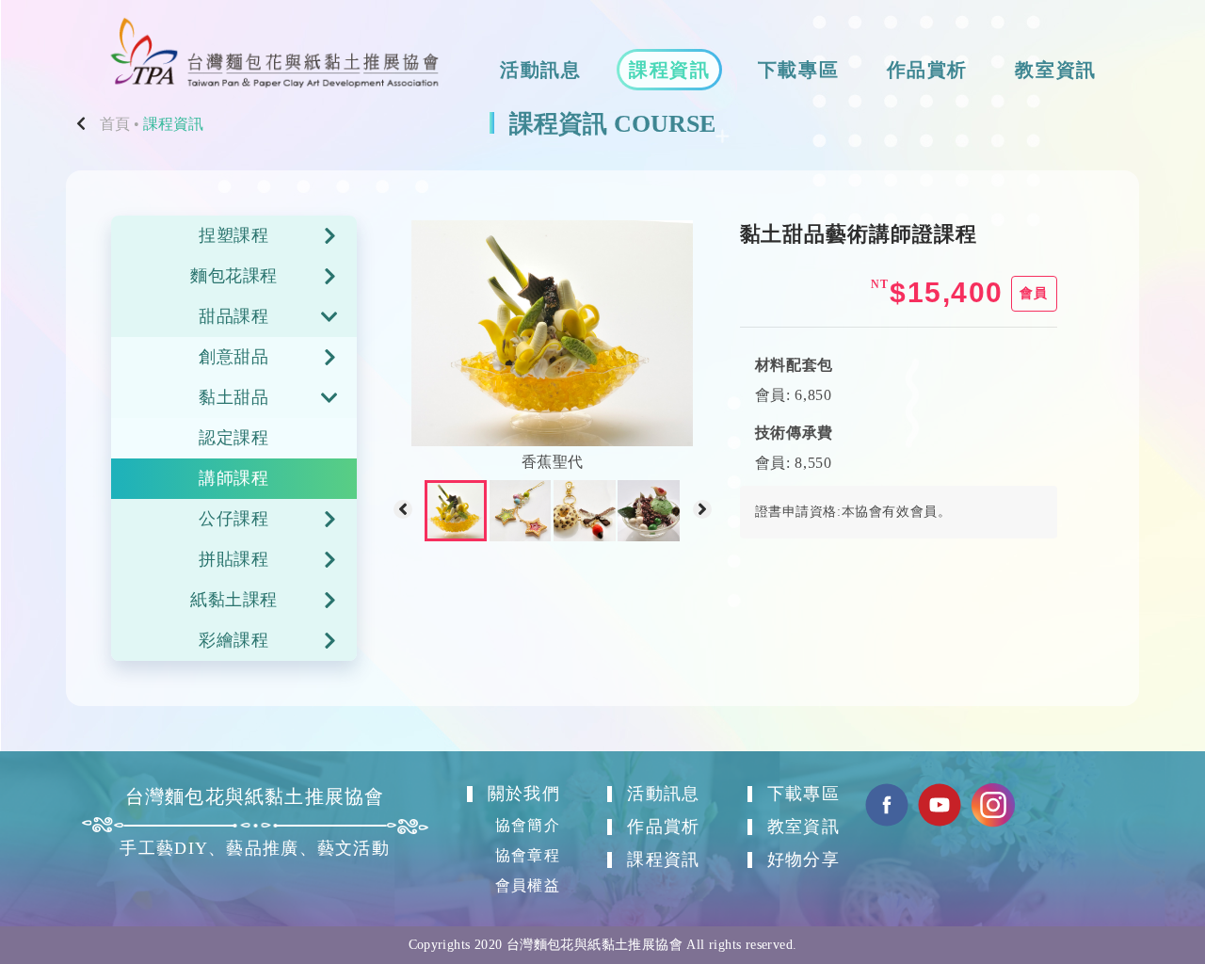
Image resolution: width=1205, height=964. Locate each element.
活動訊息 (540, 69)
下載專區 (798, 69)
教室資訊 (1055, 69)
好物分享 (803, 859)
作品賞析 (927, 69)
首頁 (115, 124)
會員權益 (527, 885)
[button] (403, 511)
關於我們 (523, 793)
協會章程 (527, 855)
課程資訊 (669, 69)
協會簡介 (527, 825)
